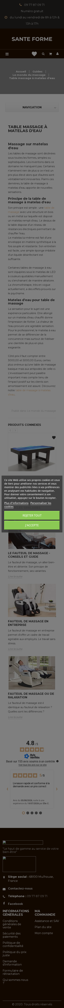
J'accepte (32, 525)
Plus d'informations (16, 503)
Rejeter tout (32, 515)
